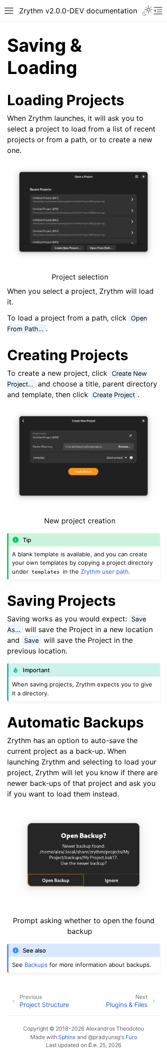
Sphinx (67, 1037)
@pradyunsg (104, 1037)
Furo (131, 1037)
